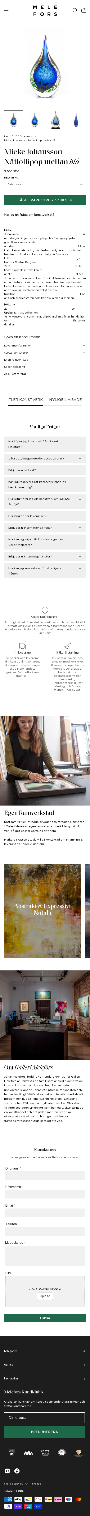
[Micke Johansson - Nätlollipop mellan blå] (13, 119)
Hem (7, 136)
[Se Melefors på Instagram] (7, 1471)
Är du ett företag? (16, 373)
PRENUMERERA (44, 1432)
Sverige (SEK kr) (13, 1483)
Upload (45, 1296)
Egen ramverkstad (16, 359)
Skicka (45, 1318)
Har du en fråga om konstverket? (29, 214)
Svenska (36, 1483)
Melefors (18, 1491)
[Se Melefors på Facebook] (17, 1471)
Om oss (8, 1365)
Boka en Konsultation (22, 337)
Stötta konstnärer (16, 352)
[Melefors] (45, 10)
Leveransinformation (18, 345)
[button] (74, 10)
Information (11, 1378)
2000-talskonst (24, 136)
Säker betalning (14, 366)
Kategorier (10, 1351)
